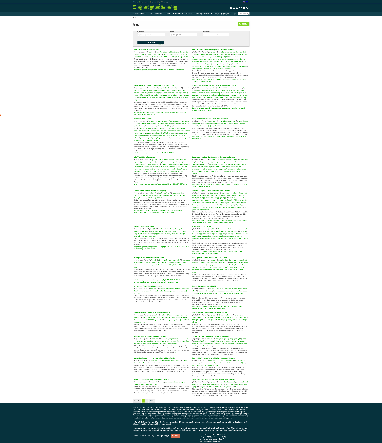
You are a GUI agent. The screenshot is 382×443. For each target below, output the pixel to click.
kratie (135, 135)
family (208, 234)
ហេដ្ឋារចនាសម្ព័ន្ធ (199, 205)
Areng (201, 387)
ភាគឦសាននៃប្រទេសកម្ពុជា (152, 138)
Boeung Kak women (223, 291)
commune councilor (228, 317)
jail (184, 317)
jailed (168, 262)
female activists (176, 231)
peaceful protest (173, 320)
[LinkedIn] (237, 8)
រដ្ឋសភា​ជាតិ (159, 57)
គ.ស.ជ (144, 57)
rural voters (195, 270)
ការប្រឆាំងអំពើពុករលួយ (224, 121)
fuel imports (224, 167)
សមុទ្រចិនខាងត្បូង (239, 207)
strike (224, 293)
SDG (151, 14)
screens (139, 344)
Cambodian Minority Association (143, 195)
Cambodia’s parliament (145, 128)
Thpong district (238, 238)
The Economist (214, 193)
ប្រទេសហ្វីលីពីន (195, 210)
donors (222, 59)
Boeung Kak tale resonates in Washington (149, 258)
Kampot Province (237, 64)
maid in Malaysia (202, 236)
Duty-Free (241, 200)
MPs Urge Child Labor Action (144, 157)
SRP (138, 18)
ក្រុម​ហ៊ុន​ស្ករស (174, 171)
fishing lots (216, 167)
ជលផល (136, 133)
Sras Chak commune (147, 384)
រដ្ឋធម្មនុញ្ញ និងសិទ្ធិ (162, 88)
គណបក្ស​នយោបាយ (232, 320)
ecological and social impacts (177, 128)
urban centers (233, 270)
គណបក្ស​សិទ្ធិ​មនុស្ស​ (233, 167)
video (169, 344)
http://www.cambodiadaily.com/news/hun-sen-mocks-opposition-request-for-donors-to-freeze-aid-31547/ (219, 80)
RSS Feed (245, 24)
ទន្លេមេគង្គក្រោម (156, 234)
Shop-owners (147, 344)
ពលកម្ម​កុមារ (164, 164)
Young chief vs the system (201, 226)
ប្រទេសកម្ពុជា (220, 200)
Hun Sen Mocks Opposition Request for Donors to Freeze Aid (213, 49)
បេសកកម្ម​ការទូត (158, 93)
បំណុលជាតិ (182, 195)
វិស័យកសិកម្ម (236, 54)
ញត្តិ (181, 320)
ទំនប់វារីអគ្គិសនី (164, 133)
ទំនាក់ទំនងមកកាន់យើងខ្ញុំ (241, 422)
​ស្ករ (157, 164)
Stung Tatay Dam (229, 387)
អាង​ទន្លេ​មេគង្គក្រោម (142, 135)
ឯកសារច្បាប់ (216, 14)
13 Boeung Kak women (205, 291)
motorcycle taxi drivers (159, 341)
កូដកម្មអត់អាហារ (239, 291)
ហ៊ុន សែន (154, 57)
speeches (155, 344)
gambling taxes (167, 195)
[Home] (133, 18)
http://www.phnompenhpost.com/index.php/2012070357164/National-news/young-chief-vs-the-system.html (217, 252)
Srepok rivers (138, 140)
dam (205, 387)
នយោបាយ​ (239, 236)
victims (195, 241)
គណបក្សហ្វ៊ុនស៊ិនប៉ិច (138, 95)
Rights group (214, 171)
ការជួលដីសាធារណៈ (151, 164)
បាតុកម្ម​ (146, 265)
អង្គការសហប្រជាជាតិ (204, 210)
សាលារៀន (203, 238)
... (176, 65)
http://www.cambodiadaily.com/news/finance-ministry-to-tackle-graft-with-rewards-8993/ (219, 137)
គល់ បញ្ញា (175, 95)
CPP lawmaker (225, 93)
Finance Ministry (233, 124)
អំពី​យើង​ (136, 436)
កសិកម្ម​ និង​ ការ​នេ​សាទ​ (224, 52)
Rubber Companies (234, 267)
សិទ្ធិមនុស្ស (169, 88)
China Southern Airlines (228, 90)
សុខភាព (232, 291)
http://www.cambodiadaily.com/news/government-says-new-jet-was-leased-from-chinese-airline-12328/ (218, 109)
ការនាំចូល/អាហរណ (235, 162)
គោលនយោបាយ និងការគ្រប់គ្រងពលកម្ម (172, 162)
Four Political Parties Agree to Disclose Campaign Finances (213, 358)
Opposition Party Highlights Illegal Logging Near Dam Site (213, 379)
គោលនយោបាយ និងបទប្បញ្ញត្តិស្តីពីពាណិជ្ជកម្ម (216, 198)
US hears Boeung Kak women (144, 226)
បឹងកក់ (214, 291)
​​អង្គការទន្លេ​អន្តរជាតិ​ (173, 133)
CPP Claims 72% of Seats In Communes (148, 286)
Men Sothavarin (143, 363)
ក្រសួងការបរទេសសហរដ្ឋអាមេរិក (223, 69)
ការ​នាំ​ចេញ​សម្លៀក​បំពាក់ (225, 203)
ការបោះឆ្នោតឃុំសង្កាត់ (203, 265)
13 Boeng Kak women (149, 317)
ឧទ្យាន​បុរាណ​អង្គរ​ (229, 164)
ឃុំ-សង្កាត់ (212, 265)
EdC (211, 341)
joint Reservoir (182, 133)
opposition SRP (158, 320)
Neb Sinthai (167, 57)
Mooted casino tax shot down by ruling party (150, 190)
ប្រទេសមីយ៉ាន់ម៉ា (195, 207)
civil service (205, 124)
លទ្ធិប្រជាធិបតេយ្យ (149, 93)
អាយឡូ (158, 167)
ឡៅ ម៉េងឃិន (150, 320)
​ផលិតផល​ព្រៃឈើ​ (240, 382)
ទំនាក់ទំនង (143, 436)
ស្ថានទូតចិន (194, 93)
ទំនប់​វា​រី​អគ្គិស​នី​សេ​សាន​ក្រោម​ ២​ (155, 135)
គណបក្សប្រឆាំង (195, 344)
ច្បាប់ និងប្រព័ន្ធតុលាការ (174, 52)
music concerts (171, 341)
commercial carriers (204, 93)
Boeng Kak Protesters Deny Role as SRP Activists (151, 379)
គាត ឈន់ (246, 64)
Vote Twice (216, 346)
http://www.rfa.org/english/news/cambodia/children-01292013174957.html (160, 184)
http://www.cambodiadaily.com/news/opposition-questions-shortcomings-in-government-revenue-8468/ (219, 185)
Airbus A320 (221, 88)
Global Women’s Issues (145, 234)
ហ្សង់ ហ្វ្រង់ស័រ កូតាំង (221, 64)
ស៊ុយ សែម (156, 140)
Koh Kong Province (149, 169)
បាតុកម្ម (215, 293)
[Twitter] (234, 8)
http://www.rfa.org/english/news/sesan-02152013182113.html (155, 153)
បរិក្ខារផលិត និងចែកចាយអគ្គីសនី (165, 124)
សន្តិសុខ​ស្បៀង (143, 133)
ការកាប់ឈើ (216, 387)
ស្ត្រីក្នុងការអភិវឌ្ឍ (144, 231)
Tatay (236, 387)
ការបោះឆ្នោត (228, 59)
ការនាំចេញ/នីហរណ (225, 162)
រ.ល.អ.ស (226, 97)
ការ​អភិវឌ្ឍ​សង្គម (156, 54)
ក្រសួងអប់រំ (176, 195)
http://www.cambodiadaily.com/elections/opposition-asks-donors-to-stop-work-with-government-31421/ (160, 113)
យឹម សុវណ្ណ (223, 346)
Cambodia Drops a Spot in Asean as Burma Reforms (211, 190)
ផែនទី (168, 14)
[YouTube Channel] (240, 8)
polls (239, 320)
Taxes (163, 198)
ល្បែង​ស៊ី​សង (214, 234)
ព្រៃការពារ (154, 126)
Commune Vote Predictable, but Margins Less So (209, 312)
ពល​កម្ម (160, 162)
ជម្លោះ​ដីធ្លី (173, 169)
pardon (166, 320)
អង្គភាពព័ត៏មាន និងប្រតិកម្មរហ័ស (222, 95)
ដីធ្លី (187, 124)
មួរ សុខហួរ (163, 234)
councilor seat (219, 265)
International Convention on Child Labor (172, 167)
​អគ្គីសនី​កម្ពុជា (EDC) (218, 341)
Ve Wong (180, 171)
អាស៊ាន (231, 198)
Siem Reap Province (225, 171)
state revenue (237, 126)
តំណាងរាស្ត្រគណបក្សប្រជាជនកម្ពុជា (204, 167)
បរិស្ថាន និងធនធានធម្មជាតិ (174, 121)
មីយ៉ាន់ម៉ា (154, 2)
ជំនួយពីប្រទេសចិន (240, 90)
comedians (183, 339)
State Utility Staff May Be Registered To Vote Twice (210, 336)
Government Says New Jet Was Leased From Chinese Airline (214, 85)
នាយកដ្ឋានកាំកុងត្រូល (239, 164)
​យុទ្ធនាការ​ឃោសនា (174, 339)
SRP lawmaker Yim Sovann (234, 344)
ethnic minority (185, 131)
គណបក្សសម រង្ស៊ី (175, 57)
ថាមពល (166, 121)
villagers (201, 241)
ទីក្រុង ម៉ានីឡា (239, 205)
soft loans (231, 207)
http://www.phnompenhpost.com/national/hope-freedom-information (159, 69)
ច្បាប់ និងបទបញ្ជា (141, 54)
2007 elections (239, 315)
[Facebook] (231, 8)
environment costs (143, 131)
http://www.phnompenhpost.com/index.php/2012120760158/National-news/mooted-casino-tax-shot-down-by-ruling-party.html (158, 211)
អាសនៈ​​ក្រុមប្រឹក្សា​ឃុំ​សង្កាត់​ (241, 317)
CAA (197, 90)
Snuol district (208, 270)
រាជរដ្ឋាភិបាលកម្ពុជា (154, 97)
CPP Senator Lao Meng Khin (173, 317)
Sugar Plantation (221, 238)
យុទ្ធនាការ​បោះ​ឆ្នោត (196, 363)
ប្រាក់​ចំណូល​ (207, 171)
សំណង (161, 128)
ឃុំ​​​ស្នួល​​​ (202, 270)
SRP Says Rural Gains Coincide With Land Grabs (209, 258)
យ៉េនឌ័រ (166, 229)
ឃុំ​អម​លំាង (221, 236)
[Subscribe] (244, 8)
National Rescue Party (207, 207)
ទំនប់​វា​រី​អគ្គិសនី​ (182, 124)
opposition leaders (230, 236)
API (181, 54)
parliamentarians (241, 169)
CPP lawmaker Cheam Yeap (163, 291)
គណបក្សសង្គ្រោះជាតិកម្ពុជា (221, 57)
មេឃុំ (205, 317)
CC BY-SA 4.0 (209, 407)
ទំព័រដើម (137, 14)
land (244, 234)
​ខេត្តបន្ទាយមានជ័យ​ (234, 262)
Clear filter (160, 44)
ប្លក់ (235, 14)
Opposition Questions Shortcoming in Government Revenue (213, 157)
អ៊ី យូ (241, 59)
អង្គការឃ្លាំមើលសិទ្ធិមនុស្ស (237, 203)
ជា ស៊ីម (212, 90)
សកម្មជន (162, 382)
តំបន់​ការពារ (147, 126)
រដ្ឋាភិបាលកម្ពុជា (139, 262)
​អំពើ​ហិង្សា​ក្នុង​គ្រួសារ (201, 234)
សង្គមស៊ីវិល (159, 52)
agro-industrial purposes (217, 164)
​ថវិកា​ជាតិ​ (194, 126)
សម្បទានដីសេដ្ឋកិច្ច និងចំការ (140, 162)
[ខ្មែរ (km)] (247, 2)
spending (235, 171)
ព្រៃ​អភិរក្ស (172, 138)
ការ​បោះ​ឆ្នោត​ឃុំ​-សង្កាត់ (144, 291)
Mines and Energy (172, 135)
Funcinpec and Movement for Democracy (223, 363)
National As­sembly (184, 95)
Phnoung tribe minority (140, 198)
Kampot (229, 64)
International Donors (166, 95)
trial (193, 296)
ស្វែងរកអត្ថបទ (140, 32)
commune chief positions (173, 289)
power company (164, 138)
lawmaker (243, 124)
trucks (164, 344)
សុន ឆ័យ (183, 57)
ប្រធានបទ (159, 14)
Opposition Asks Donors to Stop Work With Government (154, 85)
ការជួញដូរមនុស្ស (199, 231)
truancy (246, 238)
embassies (235, 59)
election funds (206, 363)
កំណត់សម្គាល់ (151, 436)
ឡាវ (147, 2)
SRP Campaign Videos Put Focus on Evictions (150, 336)
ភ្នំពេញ (216, 207)
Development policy (213, 59)
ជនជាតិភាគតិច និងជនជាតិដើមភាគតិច (148, 124)
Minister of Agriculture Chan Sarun (203, 66)
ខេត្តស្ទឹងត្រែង (149, 140)
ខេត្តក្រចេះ (206, 267)
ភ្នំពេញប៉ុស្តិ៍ (151, 52)
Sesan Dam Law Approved (143, 119)
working (207, 241)
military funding (175, 262)
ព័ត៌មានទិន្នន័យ (179, 14)
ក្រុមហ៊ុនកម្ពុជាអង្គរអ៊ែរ (205, 90)
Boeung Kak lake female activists (161, 231)
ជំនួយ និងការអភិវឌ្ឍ (234, 52)
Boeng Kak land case (171, 382)
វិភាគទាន (176, 436)
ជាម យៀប (218, 90)
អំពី (143, 14)
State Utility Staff (203, 346)
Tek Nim (230, 238)
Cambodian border (177, 193)
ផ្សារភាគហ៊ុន (244, 339)
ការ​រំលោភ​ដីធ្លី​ (219, 205)
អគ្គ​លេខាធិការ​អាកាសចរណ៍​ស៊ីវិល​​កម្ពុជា (238, 97)
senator (209, 238)
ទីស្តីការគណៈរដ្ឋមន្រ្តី (215, 93)
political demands (139, 265)
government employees (238, 341)
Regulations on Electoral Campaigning (203, 365)
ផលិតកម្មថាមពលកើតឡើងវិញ (163, 126)
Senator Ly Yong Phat (159, 171)
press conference (216, 344)
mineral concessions (214, 169)
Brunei (214, 200)
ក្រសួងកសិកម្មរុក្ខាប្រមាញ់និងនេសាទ (222, 66)
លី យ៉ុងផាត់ (179, 169)
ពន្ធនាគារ (211, 293)
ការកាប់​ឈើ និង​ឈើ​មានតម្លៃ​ (231, 384)
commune (243, 231)
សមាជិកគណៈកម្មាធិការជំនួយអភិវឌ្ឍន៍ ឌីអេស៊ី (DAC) (207, 54)
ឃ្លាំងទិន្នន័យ (225, 14)
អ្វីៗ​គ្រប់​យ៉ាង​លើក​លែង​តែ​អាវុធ (212, 203)
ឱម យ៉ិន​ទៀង (208, 126)
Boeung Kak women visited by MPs (204, 286)
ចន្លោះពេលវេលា (206, 32)
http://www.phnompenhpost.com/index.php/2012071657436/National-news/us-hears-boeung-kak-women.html (162, 248)
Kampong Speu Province (234, 234)
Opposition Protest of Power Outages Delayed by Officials (154, 358)
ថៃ (159, 2)
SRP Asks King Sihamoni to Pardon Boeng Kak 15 (152, 312)
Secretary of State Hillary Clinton (167, 265)
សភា (136, 97)
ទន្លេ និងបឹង (173, 126)
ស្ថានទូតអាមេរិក (175, 97)
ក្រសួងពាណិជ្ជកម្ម (225, 169)
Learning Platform (202, 14)
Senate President (209, 97)
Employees (227, 341)
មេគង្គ (136, 2)
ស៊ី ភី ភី (148, 57)
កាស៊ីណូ (156, 195)
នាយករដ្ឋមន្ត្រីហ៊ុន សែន (197, 69)
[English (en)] (244, 2)
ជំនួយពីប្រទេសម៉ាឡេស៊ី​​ (213, 236)
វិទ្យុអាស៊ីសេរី (151, 121)
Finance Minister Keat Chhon (233, 62)
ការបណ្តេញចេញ (152, 262)
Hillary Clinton (161, 262)
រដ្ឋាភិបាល (165, 52)
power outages (153, 363)
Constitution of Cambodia (239, 57)
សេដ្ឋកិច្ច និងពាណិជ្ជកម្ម (152, 162)
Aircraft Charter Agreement (234, 88)
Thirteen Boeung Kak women (235, 293)
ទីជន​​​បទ (242, 267)
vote (211, 346)
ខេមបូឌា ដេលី (212, 52)
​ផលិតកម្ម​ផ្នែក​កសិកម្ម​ (164, 159)
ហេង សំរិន (233, 93)
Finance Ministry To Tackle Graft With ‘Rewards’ (210, 119)
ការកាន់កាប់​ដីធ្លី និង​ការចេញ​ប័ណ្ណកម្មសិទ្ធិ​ (227, 195)
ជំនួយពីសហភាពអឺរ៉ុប (225, 54)
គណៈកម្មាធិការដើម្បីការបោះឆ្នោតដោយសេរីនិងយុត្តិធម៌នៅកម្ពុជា (162, 90)
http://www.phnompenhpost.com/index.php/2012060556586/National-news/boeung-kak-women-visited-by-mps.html (217, 307)
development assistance (199, 59)
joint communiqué (209, 205)
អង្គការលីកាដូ (204, 169)
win (139, 293)
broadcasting (165, 339)
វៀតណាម (165, 2)
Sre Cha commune (218, 270)
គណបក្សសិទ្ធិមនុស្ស (205, 64)
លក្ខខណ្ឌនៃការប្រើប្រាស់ (163, 436)
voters (194, 272)
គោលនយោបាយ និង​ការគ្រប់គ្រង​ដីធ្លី (209, 195)
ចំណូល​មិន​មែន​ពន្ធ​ (201, 126)
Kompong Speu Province (163, 169)
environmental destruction (158, 131)
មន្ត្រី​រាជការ (198, 124)
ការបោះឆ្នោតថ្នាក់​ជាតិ (242, 66)
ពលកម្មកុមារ (183, 159)
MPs (245, 291)
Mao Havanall (204, 95)
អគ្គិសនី (135, 131)
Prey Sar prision (203, 293)
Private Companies (197, 171)
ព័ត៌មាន (190, 14)
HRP (198, 64)
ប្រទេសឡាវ (225, 205)
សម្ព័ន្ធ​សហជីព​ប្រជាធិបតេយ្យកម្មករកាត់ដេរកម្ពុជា (179, 164)
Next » (152, 400)
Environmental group (173, 131)
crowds (138, 341)
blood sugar (208, 200)
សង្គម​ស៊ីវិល (155, 128)
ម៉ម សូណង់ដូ (232, 205)
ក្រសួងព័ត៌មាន (149, 54)
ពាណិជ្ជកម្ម (204, 164)
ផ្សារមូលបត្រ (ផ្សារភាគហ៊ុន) (234, 339)
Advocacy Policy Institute (171, 54)
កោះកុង (226, 265)
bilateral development (208, 57)
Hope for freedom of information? (146, 49)
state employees (226, 126)
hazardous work (138, 167)
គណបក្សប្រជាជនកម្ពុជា (197, 317)
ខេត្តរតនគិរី (225, 267)
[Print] (247, 8)
